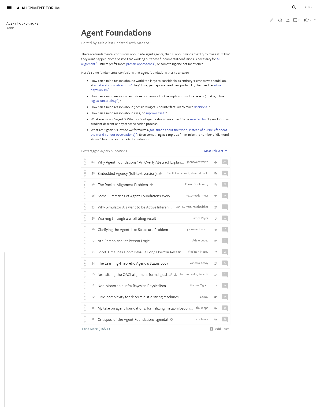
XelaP (10, 28)
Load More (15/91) (96, 328)
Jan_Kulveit (183, 206)
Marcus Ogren (199, 285)
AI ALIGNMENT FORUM (38, 8)
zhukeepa (202, 307)
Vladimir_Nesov (198, 251)
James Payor (200, 217)
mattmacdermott (197, 195)
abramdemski (199, 173)
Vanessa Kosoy (199, 262)
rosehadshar (200, 206)
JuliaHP (203, 274)
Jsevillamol (201, 319)
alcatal (204, 296)
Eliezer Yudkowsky (196, 184)
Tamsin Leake (188, 274)
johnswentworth (197, 161)
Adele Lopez (200, 240)
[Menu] (9, 7)
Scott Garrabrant (178, 173)
